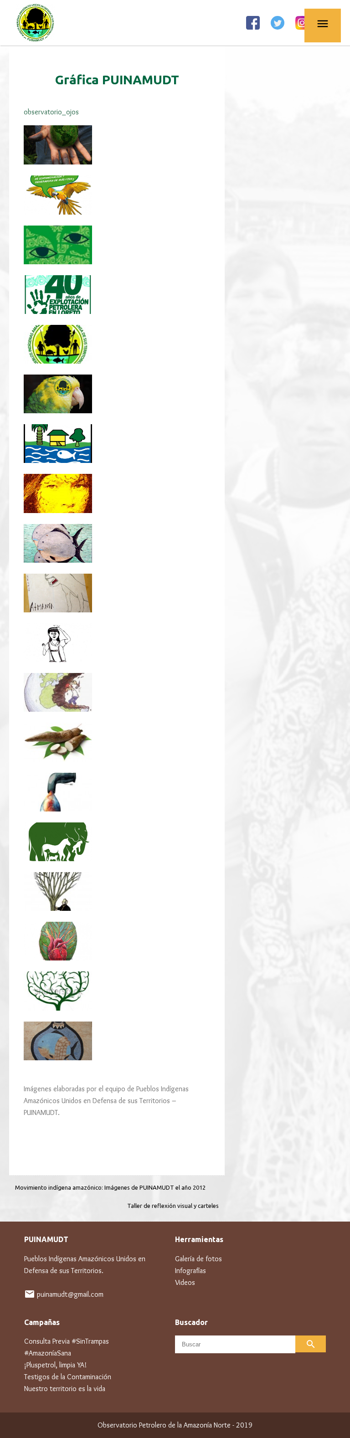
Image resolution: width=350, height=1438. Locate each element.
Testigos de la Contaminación (67, 1376)
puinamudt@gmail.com (70, 1294)
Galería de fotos (198, 1258)
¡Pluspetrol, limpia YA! (55, 1365)
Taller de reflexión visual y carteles (173, 1205)
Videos (185, 1282)
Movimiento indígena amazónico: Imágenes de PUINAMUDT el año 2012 (110, 1187)
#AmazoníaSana (47, 1353)
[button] (117, 112)
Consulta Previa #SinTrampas (66, 1341)
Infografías (190, 1270)
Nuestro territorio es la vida (64, 1388)
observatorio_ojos (51, 112)
